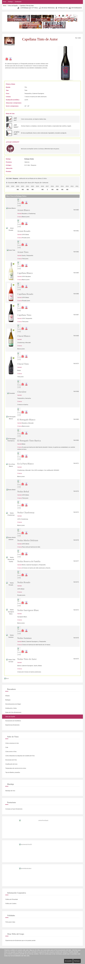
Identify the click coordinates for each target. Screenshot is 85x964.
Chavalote (21, 392)
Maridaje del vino (10, 790)
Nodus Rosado (23, 582)
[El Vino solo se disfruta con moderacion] (42, 875)
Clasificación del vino (11, 764)
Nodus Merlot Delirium (27, 540)
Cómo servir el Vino (10, 751)
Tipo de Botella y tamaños (12, 772)
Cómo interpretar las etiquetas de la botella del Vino (20, 755)
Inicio (4, 1)
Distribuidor (18, 1)
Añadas (7, 695)
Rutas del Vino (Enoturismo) (13, 712)
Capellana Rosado (25, 294)
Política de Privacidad (11, 899)
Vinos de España (13, 5)
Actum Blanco (23, 210)
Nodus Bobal (23, 491)
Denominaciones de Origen (13, 704)
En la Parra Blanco (25, 463)
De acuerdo (68, 961)
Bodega (10, 1)
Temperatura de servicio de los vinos (15, 768)
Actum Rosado (23, 231)
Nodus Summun (24, 638)
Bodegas (7, 700)
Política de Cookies (10, 903)
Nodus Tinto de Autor (27, 659)
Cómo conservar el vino (12, 743)
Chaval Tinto (23, 364)
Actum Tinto (23, 252)
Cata (6, 747)
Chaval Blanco (23, 336)
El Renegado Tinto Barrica (29, 440)
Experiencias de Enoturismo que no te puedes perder (20, 940)
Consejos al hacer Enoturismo (13, 809)
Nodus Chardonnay (26, 512)
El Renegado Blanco (26, 419)
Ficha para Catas (10, 922)
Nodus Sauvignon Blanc (28, 610)
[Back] (6, 678)
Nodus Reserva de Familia (28, 561)
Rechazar (77, 961)
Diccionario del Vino (11, 760)
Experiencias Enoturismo (12, 725)
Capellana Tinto (24, 315)
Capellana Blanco (25, 273)
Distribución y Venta (11, 708)
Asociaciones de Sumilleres (13, 721)
